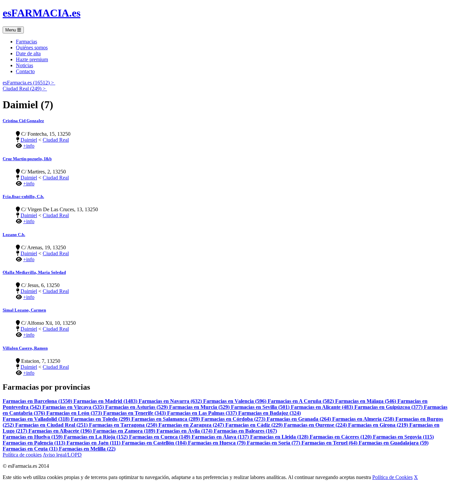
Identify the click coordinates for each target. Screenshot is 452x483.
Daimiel (29, 140)
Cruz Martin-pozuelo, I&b (27, 158)
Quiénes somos (32, 47)
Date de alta (28, 53)
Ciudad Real (56, 140)
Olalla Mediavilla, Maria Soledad (34, 272)
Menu (11, 29)
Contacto (25, 71)
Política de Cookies (392, 477)
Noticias (24, 65)
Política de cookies (22, 455)
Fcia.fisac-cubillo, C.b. (23, 196)
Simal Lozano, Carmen (24, 310)
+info (28, 146)
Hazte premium (32, 59)
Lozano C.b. (14, 234)
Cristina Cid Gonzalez (23, 120)
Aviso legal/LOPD (62, 455)
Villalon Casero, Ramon (25, 348)
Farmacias (26, 41)
